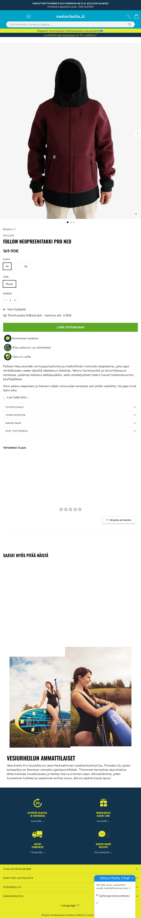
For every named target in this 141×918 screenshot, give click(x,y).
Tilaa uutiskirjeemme (17, 868)
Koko (6, 259)
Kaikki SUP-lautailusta (18, 877)
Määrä (7, 293)
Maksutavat (13, 423)
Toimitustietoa (16, 414)
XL (26, 266)
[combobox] (61, 24)
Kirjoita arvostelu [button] (120, 520)
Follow (8, 235)
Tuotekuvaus (15, 407)
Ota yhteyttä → (103, 852)
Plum (9, 284)
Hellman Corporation (88, 914)
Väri (6, 276)
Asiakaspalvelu (13, 896)
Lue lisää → (37, 820)
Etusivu (7, 229)
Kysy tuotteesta (17, 430)
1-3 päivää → (37, 852)
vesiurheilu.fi (12, 887)
